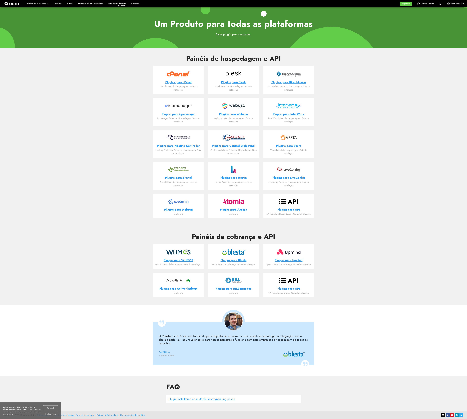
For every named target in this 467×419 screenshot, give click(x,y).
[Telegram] (461, 415)
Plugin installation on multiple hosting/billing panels (202, 399)
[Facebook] (448, 415)
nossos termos (8, 414)
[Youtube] (452, 415)
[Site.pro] (443, 415)
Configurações (50, 414)
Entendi (50, 408)
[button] (406, 4)
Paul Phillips (164, 352)
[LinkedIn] (457, 415)
